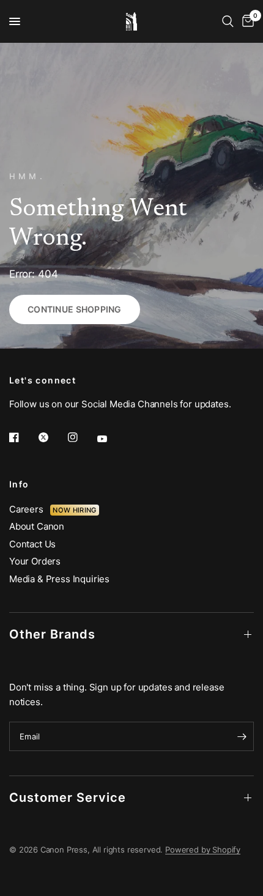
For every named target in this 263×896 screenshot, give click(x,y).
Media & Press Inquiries (59, 579)
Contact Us (32, 544)
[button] (74, 309)
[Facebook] (22, 437)
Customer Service (67, 797)
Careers (29, 509)
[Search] (228, 21)
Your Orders (35, 561)
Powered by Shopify (202, 849)
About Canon (36, 526)
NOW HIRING (74, 510)
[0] (246, 21)
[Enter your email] (241, 736)
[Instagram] (81, 437)
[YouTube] (110, 439)
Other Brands (52, 634)
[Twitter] (52, 437)
